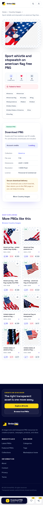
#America (9, 93)
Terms (4, 477)
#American (20, 93)
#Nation (23, 102)
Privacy (5, 472)
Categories (27, 443)
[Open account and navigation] (38, 3)
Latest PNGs (6, 443)
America (21, 153)
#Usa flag (9, 114)
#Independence (11, 102)
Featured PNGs (8, 448)
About (4, 463)
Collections (6, 452)
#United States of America (15, 110)
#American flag (11, 98)
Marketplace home (30, 452)
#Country (23, 98)
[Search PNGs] (33, 3)
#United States (11, 106)
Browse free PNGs (21, 411)
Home (4, 12)
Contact (5, 468)
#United (32, 102)
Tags (25, 448)
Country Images (15, 12)
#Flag (32, 98)
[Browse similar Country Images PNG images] (17, 230)
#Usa (29, 110)
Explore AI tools (21, 406)
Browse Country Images (11, 223)
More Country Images (21, 196)
